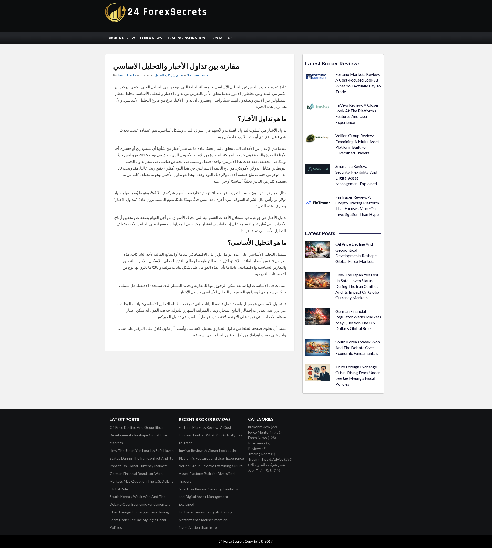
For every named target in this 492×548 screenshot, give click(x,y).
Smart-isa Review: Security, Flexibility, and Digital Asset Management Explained (208, 496)
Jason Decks (127, 75)
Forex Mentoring (261, 432)
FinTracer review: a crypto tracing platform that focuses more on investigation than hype (205, 520)
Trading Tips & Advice (265, 459)
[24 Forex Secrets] (156, 20)
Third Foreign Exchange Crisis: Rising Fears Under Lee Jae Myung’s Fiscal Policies (139, 520)
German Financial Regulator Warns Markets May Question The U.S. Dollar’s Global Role (141, 481)
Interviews (256, 443)
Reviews (255, 448)
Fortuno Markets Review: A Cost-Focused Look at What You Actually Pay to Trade (210, 435)
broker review (259, 427)
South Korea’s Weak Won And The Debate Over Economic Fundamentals (357, 347)
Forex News (151, 38)
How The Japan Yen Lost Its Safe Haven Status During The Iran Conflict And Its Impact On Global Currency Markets (357, 286)
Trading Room (259, 454)
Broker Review (121, 38)
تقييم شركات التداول (169, 75)
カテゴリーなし (260, 470)
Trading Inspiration (186, 38)
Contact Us (221, 38)
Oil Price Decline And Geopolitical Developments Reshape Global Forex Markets (139, 435)
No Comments (197, 75)
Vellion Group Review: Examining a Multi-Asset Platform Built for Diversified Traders (211, 473)
